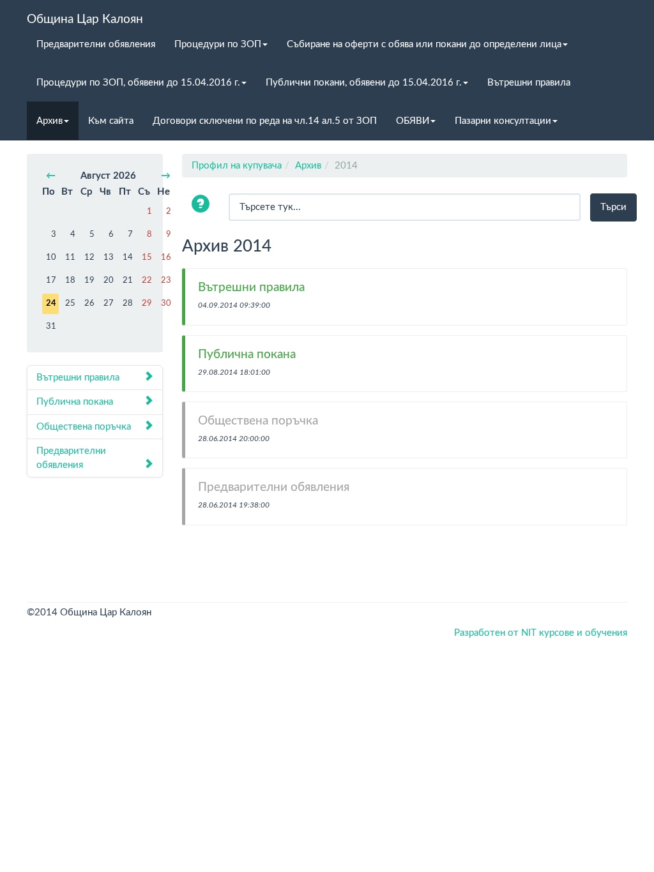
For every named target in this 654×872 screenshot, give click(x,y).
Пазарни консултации (503, 121)
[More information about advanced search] (202, 205)
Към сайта (110, 121)
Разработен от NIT (495, 633)
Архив (49, 121)
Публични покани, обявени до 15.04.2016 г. (364, 82)
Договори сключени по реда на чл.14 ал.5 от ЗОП (265, 121)
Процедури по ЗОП (217, 44)
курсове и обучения (583, 633)
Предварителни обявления (95, 44)
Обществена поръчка (83, 427)
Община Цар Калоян (85, 19)
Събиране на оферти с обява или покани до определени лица (424, 44)
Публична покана (74, 402)
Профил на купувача (237, 165)
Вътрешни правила (528, 82)
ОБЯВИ (412, 121)
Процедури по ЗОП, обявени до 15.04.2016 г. (138, 82)
